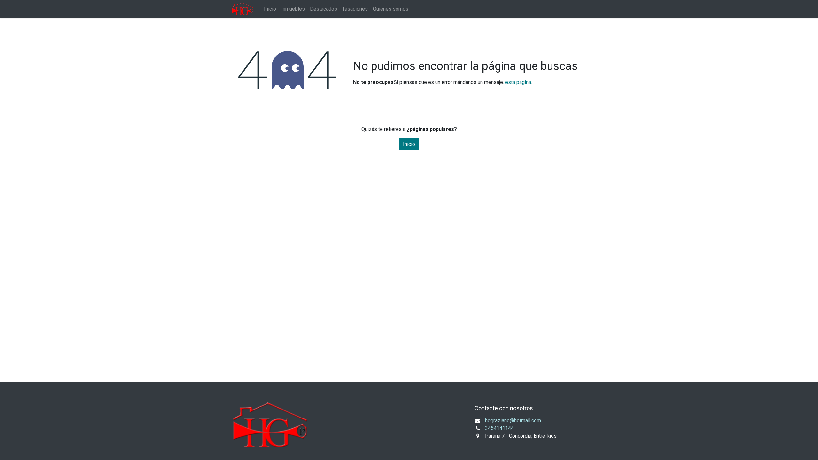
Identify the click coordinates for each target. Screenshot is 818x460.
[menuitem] (270, 9)
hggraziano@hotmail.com (513, 421)
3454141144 (499, 428)
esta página (518, 82)
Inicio (409, 144)
